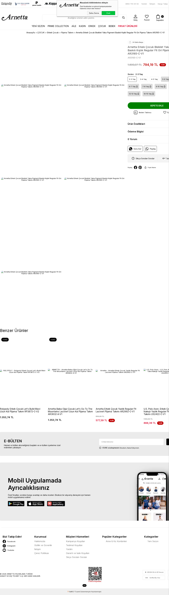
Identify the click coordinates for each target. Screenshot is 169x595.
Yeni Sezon (152, 541)
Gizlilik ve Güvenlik (43, 545)
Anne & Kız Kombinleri (116, 541)
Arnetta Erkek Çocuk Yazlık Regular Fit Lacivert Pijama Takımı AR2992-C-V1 (116, 410)
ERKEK (91, 26)
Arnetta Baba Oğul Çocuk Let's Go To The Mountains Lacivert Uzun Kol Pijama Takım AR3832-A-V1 (70, 411)
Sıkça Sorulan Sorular (76, 557)
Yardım (144, 4)
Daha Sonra (94, 13)
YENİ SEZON (38, 26)
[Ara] (123, 18)
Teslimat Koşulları (74, 545)
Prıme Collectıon (58, 26)
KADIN (82, 26)
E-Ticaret (76, 592)
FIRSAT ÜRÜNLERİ (127, 26)
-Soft (70, 592)
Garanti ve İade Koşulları (77, 553)
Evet (108, 13)
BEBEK (112, 26)
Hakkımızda (39, 541)
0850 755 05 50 (132, 4)
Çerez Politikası (41, 553)
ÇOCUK (102, 26)
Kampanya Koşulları (75, 541)
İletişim (152, 4)
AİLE (74, 26)
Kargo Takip (163, 4)
